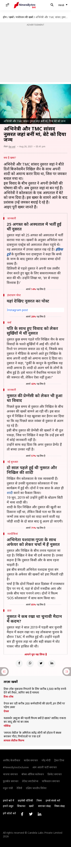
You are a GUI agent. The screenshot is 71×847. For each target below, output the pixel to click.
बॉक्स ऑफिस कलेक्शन (32, 774)
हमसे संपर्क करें (53, 800)
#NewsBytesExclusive (16, 767)
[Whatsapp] (30, 663)
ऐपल (6, 711)
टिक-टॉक (8, 696)
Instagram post (17, 310)
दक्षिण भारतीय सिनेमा (36, 788)
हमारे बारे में (8, 800)
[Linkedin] (52, 663)
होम (5, 17)
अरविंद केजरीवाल (11, 760)
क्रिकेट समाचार (55, 774)
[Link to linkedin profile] (39, 814)
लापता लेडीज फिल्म (14, 740)
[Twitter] (41, 663)
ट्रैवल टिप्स (59, 760)
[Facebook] (19, 663)
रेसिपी (19, 788)
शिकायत (21, 806)
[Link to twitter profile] (30, 814)
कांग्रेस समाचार (31, 760)
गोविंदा (7, 725)
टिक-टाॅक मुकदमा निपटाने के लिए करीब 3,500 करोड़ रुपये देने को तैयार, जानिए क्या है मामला (35, 691)
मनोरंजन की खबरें (24, 17)
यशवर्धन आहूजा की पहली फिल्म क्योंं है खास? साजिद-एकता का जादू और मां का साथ (35, 720)
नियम (39, 800)
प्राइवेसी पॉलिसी (25, 800)
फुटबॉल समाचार (10, 781)
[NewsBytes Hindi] (25, 5)
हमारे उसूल (8, 806)
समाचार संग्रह (44, 806)
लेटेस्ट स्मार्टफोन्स (30, 781)
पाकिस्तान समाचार (51, 781)
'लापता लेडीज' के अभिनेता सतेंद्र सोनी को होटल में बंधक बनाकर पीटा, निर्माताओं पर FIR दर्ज (32, 734)
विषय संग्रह (59, 806)
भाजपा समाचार (10, 774)
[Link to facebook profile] (22, 814)
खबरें (11, 17)
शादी (10, 492)
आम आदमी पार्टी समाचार (44, 767)
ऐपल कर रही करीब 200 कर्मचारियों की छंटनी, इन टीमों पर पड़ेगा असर (34, 705)
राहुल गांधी (8, 788)
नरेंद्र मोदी (46, 760)
